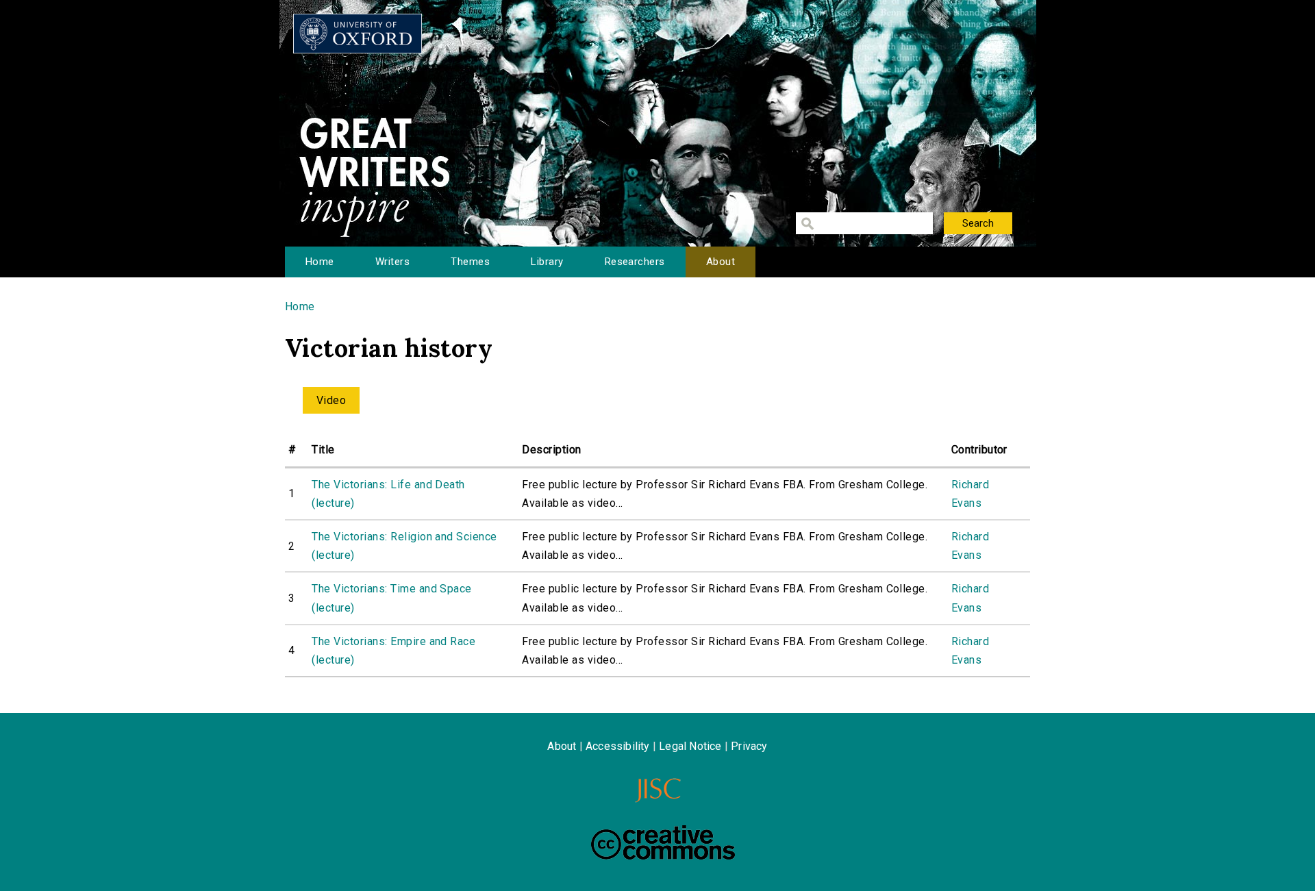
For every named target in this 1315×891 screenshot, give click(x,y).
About (720, 261)
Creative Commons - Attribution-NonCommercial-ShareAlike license (663, 842)
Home (319, 261)
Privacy (749, 746)
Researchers (635, 261)
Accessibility (618, 746)
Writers (392, 261)
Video (331, 400)
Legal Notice (690, 746)
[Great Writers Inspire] (357, 33)
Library (547, 261)
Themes (470, 261)
